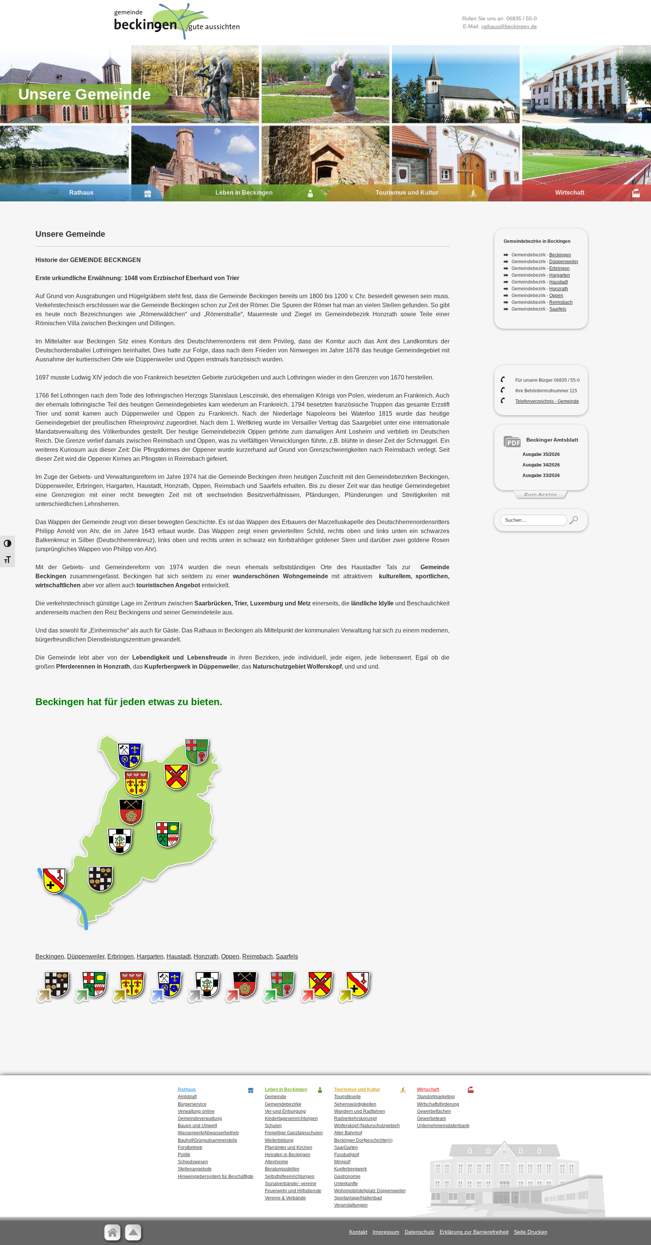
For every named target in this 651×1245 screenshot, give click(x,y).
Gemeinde (275, 1096)
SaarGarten (346, 1147)
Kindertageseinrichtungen (291, 1118)
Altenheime (276, 1161)
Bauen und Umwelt (197, 1125)
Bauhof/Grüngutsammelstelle (207, 1140)
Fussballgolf (346, 1154)
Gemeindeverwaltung (200, 1118)
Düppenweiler (85, 956)
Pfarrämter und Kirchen (288, 1147)
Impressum (386, 1232)
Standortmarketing (436, 1096)
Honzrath (206, 956)
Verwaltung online (196, 1111)
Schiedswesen (193, 1161)
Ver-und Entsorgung (285, 1111)
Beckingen (49, 956)
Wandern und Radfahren (359, 1111)
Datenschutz (419, 1232)
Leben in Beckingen (244, 192)
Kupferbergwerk (350, 1169)
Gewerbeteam (431, 1118)
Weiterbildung (279, 1140)
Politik (184, 1154)
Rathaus (81, 192)
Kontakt (358, 1232)
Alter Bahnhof (348, 1132)
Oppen (230, 956)
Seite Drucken (530, 1232)
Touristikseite (347, 1096)
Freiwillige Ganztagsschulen (294, 1132)
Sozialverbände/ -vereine (290, 1183)
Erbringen (120, 956)
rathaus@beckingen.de (509, 26)
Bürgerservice (192, 1104)
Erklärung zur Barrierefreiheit (474, 1232)
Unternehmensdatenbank (443, 1125)
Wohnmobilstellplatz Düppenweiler (370, 1190)
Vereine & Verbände (285, 1198)
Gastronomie (347, 1176)
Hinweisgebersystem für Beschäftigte (216, 1176)
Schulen (273, 1125)
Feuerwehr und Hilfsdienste (293, 1190)
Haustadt (179, 956)
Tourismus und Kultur (407, 192)
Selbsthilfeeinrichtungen (290, 1176)
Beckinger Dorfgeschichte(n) (363, 1140)
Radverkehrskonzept (355, 1118)
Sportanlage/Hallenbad (358, 1198)
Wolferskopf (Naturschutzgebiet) (367, 1125)
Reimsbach (257, 956)
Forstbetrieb (190, 1147)
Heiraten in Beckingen (287, 1154)
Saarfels (287, 956)
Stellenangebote (195, 1169)
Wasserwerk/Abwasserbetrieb (208, 1132)
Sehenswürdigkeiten (355, 1104)
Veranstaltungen (351, 1205)
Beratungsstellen (282, 1169)
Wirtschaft (569, 192)
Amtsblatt (187, 1096)
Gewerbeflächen (434, 1111)
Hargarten (150, 956)
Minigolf (342, 1161)
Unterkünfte (346, 1183)
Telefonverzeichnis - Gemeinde (547, 401)
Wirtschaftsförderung (438, 1104)
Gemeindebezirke (283, 1104)
